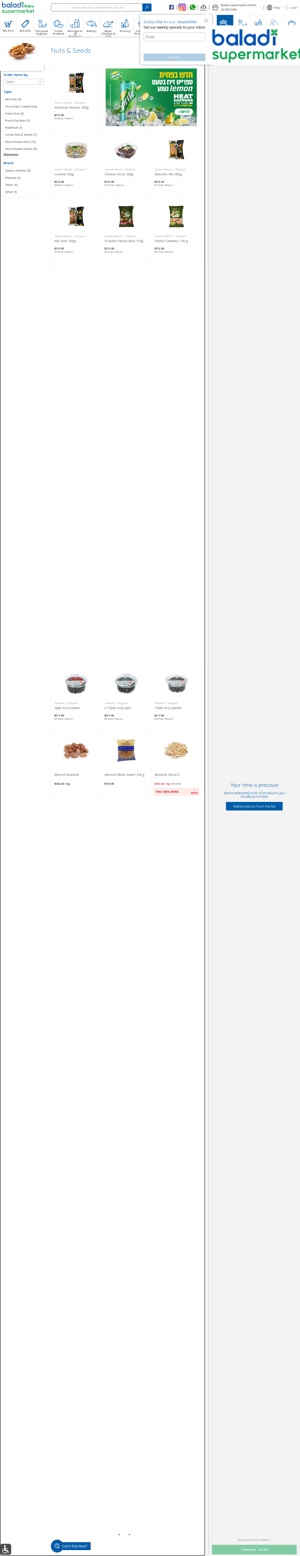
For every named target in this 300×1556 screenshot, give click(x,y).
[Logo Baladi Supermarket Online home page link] (18, 7)
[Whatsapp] (192, 7)
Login (293, 7)
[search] (147, 7)
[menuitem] (8, 26)
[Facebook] (171, 7)
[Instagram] (182, 7)
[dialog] (176, 40)
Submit (174, 57)
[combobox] (101, 7)
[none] (76, 97)
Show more (11, 154)
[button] (203, 7)
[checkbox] (24, 99)
